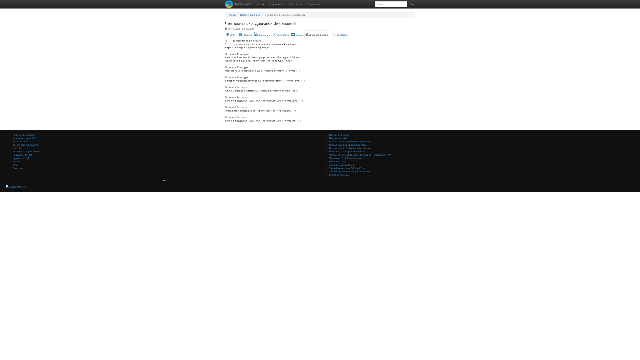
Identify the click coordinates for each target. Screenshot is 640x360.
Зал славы (295, 4)
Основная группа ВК (23, 138)
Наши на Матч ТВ (22, 154)
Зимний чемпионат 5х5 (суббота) (347, 168)
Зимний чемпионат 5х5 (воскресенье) (349, 171)
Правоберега (242, 4)
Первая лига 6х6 (338, 138)
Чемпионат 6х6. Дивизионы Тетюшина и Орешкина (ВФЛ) (360, 154)
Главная (232, 14)
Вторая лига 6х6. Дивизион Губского (349, 144)
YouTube (17, 148)
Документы (276, 4)
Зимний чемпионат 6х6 (341, 164)
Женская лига (20, 141)
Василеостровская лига (25, 144)
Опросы (16, 161)
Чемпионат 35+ (337, 161)
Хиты (15, 164)
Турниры (313, 4)
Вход (412, 4)
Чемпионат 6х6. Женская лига (345, 158)
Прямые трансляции (23, 134)
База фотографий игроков (26, 151)
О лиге (260, 4)
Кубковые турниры (339, 174)
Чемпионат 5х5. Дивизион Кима (346, 151)
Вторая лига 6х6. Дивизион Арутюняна (350, 141)
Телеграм (17, 168)
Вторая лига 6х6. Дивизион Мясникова (350, 148)
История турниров (250, 14)
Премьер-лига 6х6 (339, 134)
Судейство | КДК (21, 158)
